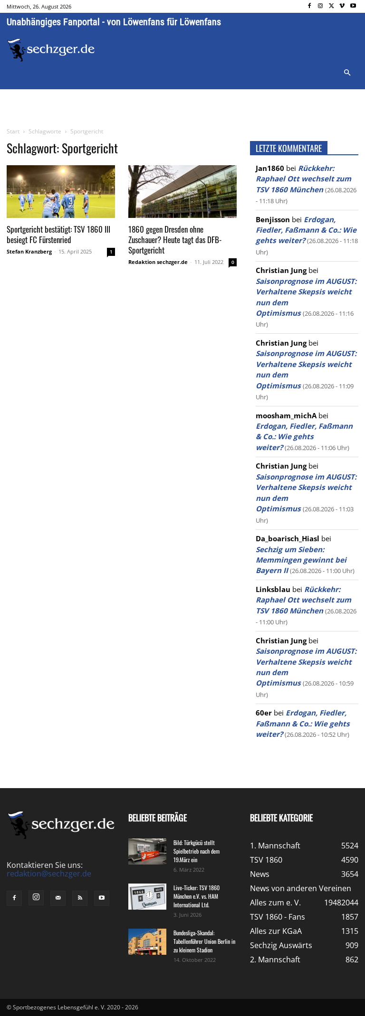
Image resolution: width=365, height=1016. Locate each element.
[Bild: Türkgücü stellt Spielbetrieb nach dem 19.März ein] (147, 851)
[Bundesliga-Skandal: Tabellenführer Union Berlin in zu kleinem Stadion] (147, 942)
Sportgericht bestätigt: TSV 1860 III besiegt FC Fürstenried (58, 234)
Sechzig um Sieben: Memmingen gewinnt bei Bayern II (301, 560)
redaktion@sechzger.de (49, 873)
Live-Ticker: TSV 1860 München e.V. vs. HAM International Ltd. (196, 896)
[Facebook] (309, 6)
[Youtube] (352, 6)
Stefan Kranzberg (29, 251)
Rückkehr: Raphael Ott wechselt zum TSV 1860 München (303, 178)
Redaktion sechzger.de (158, 261)
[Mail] (58, 898)
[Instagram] (320, 6)
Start (13, 131)
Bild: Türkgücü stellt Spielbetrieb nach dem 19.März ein (196, 851)
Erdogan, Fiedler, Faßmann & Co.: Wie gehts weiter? (306, 230)
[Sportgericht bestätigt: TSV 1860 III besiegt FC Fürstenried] (61, 191)
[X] (331, 6)
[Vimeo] (341, 6)
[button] (347, 73)
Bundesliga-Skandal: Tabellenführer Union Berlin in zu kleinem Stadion (204, 941)
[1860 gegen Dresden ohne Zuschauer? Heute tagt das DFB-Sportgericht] (182, 191)
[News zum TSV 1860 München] (51, 50)
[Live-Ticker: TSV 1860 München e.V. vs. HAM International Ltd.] (147, 897)
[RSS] (79, 898)
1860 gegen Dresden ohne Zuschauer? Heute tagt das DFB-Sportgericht (174, 239)
